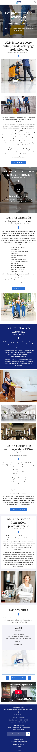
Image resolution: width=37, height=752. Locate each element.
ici (21, 709)
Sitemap (19, 746)
